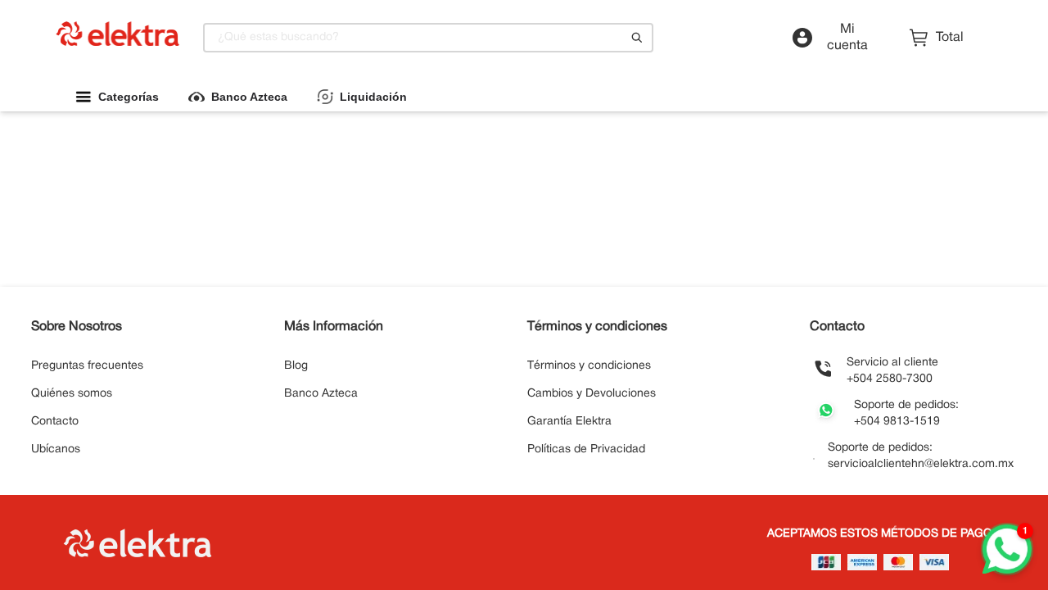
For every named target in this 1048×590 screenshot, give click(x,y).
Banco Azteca (321, 393)
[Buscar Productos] (637, 37)
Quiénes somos (71, 393)
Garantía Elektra (569, 421)
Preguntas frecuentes (87, 366)
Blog (296, 366)
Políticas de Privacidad (586, 449)
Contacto (55, 421)
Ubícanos (55, 449)
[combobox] (428, 37)
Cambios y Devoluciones (591, 393)
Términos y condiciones (589, 366)
